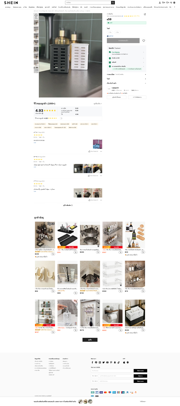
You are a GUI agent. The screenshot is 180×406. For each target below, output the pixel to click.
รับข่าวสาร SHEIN (95, 367)
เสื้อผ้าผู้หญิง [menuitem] (39, 7)
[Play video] (70, 55)
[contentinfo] (119, 392)
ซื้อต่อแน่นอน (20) (52, 124)
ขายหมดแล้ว (123, 41)
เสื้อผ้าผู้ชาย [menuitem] (75, 7)
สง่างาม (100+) (84, 124)
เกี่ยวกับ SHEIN (38, 361)
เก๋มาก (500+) (47, 127)
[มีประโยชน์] (89, 151)
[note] (41, 257)
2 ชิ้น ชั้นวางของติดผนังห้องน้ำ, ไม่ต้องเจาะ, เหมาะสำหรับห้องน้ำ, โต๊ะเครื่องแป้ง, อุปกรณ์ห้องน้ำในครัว (113, 249)
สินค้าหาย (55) (72, 127)
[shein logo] (11, 2)
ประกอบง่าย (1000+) (40, 124)
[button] (171, 3)
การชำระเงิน (66, 363)
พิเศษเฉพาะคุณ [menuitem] (17, 7)
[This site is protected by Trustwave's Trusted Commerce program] (92, 396)
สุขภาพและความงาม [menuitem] (108, 7)
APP (124, 358)
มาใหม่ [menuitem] (25, 7)
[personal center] (160, 3)
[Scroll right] (174, 7)
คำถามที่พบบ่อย (67, 368)
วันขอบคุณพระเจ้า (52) (60, 127)
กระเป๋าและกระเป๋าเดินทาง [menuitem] (134, 7)
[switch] (60, 118)
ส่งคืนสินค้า (51, 363)
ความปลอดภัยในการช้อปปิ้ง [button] (119, 66)
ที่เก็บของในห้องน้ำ (59, 11)
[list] (106, 362)
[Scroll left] (172, 7)
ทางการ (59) (38, 127)
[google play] (127, 363)
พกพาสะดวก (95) (65, 124)
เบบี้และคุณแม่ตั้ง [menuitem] (147, 7)
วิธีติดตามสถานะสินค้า (54, 370)
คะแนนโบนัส (66, 366)
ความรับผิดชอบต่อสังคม (40, 368)
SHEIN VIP (51, 375)
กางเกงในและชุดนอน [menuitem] (95, 7)
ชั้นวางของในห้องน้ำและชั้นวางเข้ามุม (74, 11)
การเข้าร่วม (37, 363)
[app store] (124, 363)
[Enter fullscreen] (100, 96)
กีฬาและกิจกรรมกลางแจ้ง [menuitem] (161, 7)
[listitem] (45, 239)
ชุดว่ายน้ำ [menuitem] (47, 7)
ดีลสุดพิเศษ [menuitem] (32, 7)
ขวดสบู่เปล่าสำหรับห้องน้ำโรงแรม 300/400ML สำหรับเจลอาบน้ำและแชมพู (68, 327)
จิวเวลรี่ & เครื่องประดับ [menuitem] (64, 7)
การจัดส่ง (51, 361)
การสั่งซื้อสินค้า (52, 368)
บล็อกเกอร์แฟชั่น (39, 366)
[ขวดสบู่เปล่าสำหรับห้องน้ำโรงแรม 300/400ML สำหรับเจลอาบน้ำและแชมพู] (67, 313)
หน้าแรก (36, 11)
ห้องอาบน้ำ (51, 11)
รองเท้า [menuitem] (86, 7)
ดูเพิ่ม (90, 340)
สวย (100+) (94, 124)
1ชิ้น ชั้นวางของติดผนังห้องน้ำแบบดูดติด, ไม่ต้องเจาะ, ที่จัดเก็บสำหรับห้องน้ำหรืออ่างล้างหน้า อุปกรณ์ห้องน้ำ (135, 288)
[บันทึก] (143, 40)
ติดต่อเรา (65, 361)
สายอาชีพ (37, 370)
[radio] (110, 32)
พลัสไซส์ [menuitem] (54, 7)
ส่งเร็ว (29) (74, 124)
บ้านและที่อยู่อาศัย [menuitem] (121, 7)
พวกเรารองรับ (94, 389)
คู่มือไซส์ (51, 372)
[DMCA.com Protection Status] (96, 396)
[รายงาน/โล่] (101, 151)
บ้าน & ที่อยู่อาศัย (43, 11)
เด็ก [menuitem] (81, 7)
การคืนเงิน (51, 366)
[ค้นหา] (113, 2)
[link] (163, 2)
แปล (35, 142)
